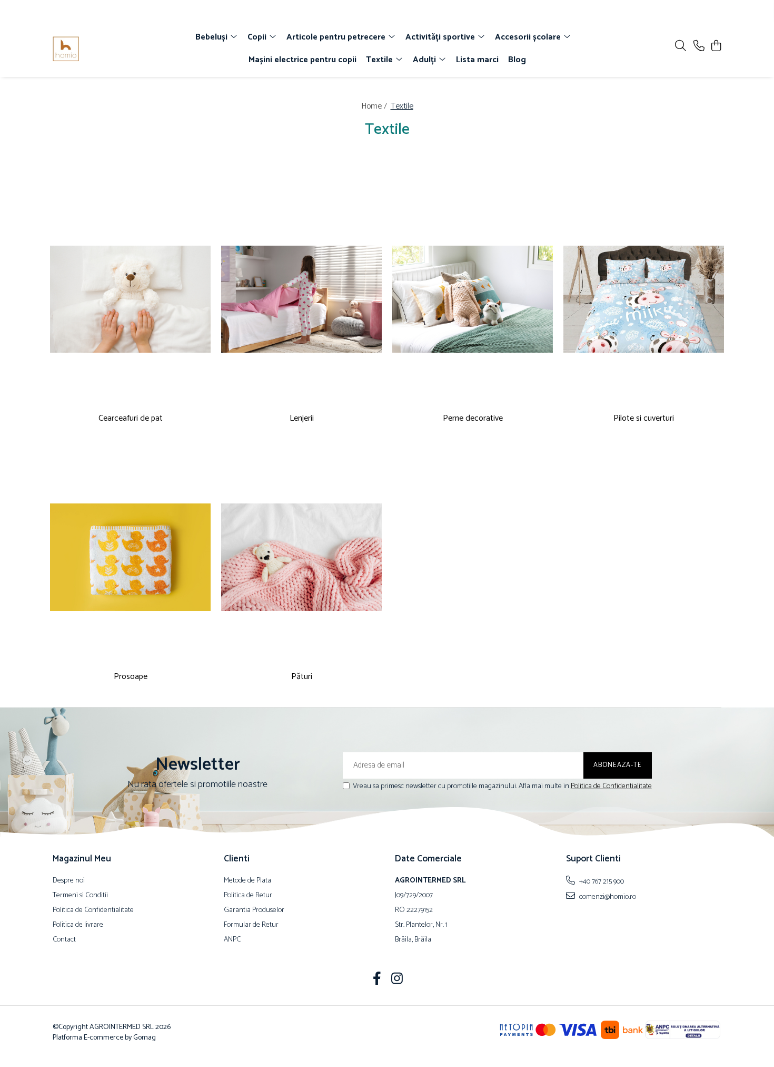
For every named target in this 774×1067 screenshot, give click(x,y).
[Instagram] (397, 980)
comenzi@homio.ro (607, 897)
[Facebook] (377, 980)
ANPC (232, 940)
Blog (517, 60)
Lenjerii (302, 419)
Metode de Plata (247, 881)
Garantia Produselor (254, 910)
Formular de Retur (251, 925)
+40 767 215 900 (601, 881)
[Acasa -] (113, 49)
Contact (64, 940)
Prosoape (130, 677)
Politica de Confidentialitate (611, 786)
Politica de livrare (78, 925)
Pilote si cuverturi (643, 419)
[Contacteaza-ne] (698, 46)
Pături (301, 677)
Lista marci (477, 60)
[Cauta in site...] (680, 46)
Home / (375, 106)
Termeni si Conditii (80, 895)
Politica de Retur (248, 895)
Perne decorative (473, 419)
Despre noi (69, 881)
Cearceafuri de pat (130, 419)
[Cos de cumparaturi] (715, 46)
